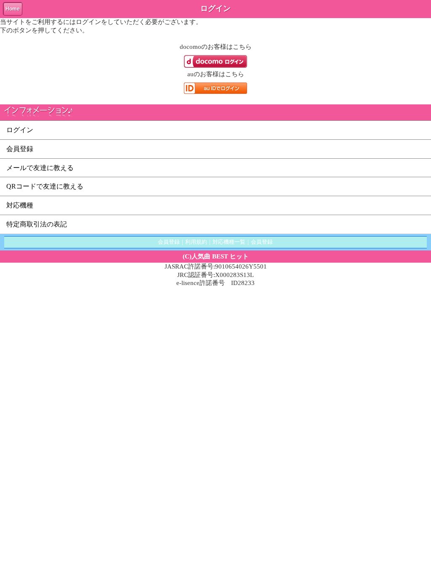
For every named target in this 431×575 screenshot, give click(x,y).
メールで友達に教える (40, 167)
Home (12, 9)
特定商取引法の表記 (36, 224)
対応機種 (19, 205)
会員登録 (19, 148)
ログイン (19, 129)
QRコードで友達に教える (44, 186)
